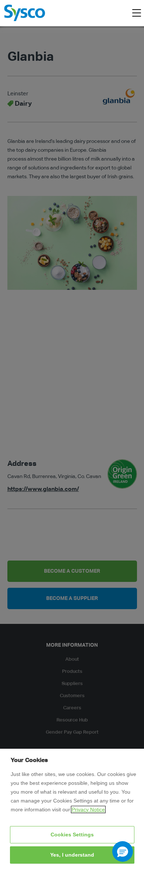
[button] (122, 851)
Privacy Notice (88, 809)
